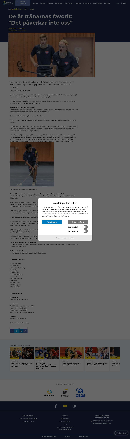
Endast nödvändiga (78, 222)
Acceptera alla (52, 222)
